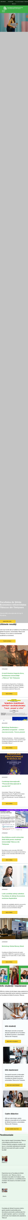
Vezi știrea (9, 693)
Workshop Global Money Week (13, 946)
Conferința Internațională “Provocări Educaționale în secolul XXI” (11, 784)
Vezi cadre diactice (13, 1129)
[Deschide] (3, 11)
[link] (13, 8)
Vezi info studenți (12, 1041)
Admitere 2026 (7, 621)
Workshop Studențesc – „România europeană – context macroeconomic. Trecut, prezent (13, 729)
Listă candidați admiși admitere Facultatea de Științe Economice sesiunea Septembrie (13, 896)
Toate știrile (7, 641)
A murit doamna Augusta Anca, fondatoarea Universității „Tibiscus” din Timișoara (13, 675)
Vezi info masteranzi (13, 1085)
